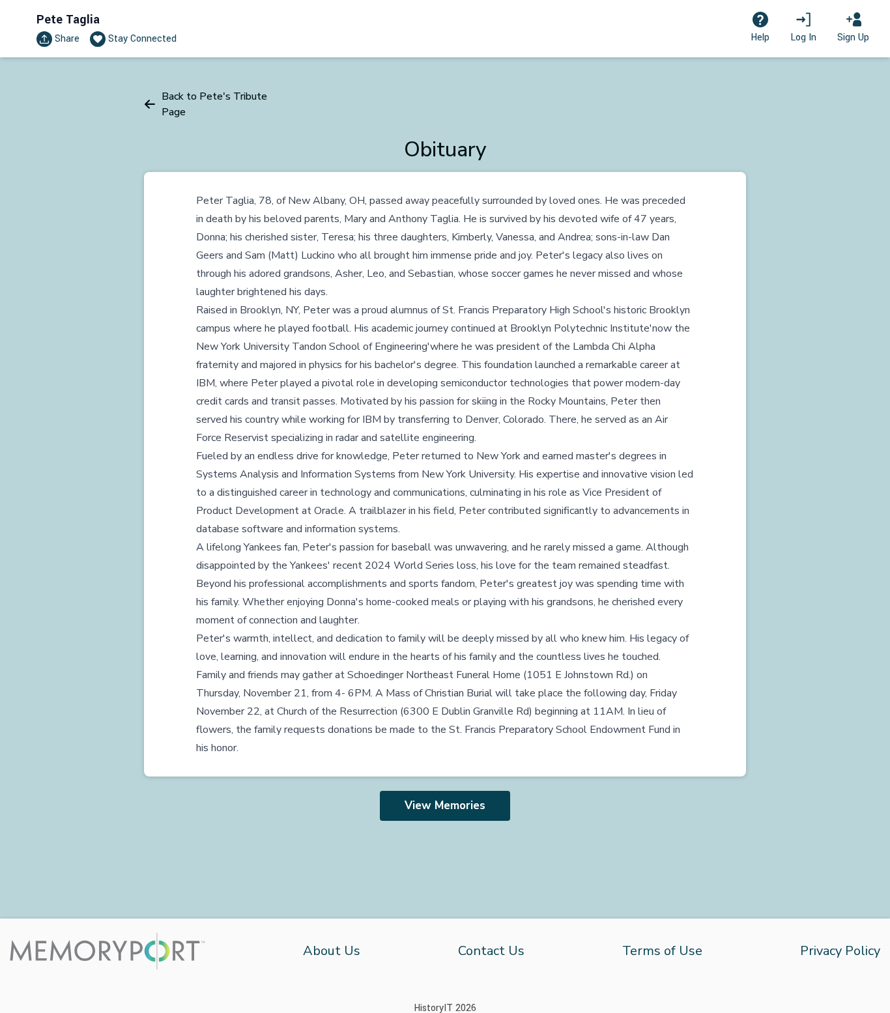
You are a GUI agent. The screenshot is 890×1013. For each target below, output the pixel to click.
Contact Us (491, 951)
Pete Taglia (68, 19)
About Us (331, 951)
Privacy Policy (840, 951)
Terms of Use (662, 951)
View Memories (445, 805)
